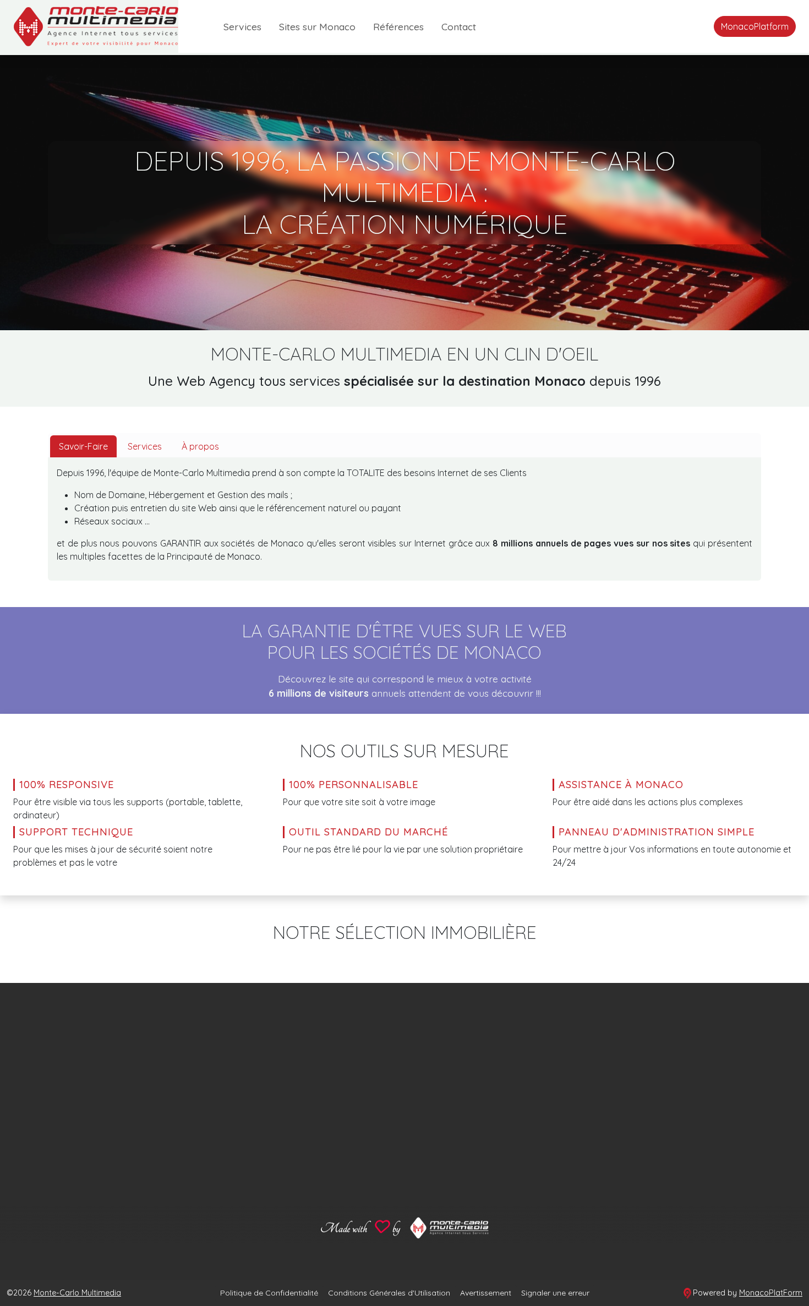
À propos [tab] (200, 446)
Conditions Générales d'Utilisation (389, 1293)
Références (398, 26)
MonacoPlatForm (770, 1293)
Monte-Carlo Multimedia (77, 1293)
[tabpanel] (404, 519)
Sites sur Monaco (317, 26)
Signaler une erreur (555, 1293)
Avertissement (485, 1293)
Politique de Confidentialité (269, 1293)
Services (242, 26)
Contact (458, 26)
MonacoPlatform (755, 26)
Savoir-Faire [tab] (83, 446)
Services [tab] (145, 446)
